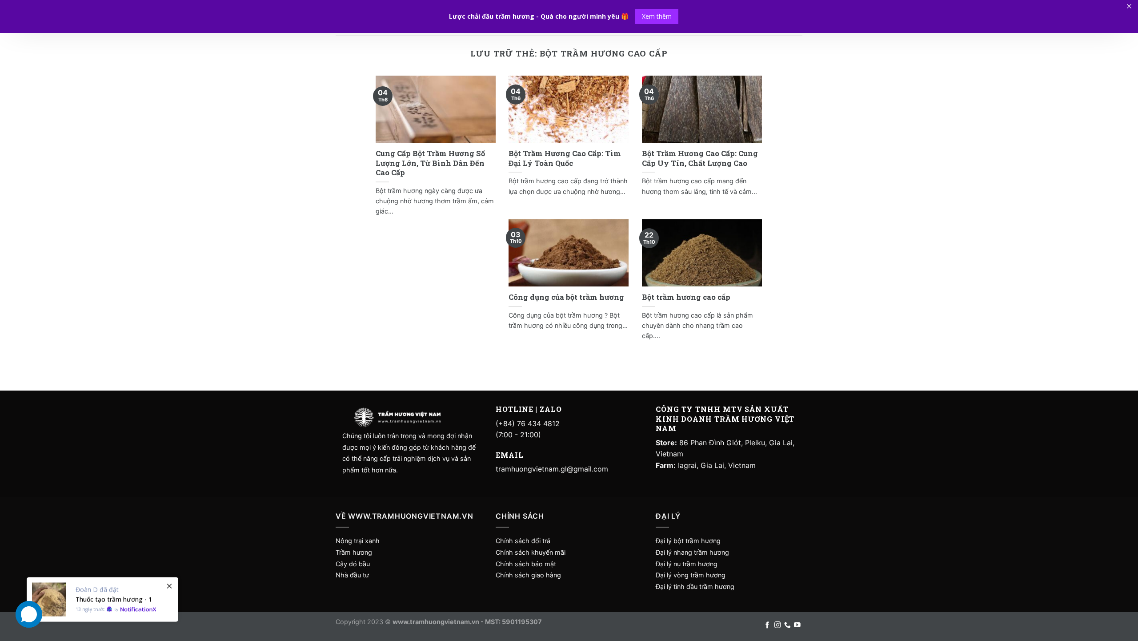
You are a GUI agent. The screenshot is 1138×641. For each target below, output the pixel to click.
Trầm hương (354, 552)
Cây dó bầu (353, 564)
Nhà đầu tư (353, 575)
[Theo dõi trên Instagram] (777, 625)
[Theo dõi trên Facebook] (767, 625)
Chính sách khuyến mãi (530, 552)
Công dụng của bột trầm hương (566, 297)
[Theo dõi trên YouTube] (797, 625)
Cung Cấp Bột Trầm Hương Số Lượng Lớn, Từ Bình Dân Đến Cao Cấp (430, 163)
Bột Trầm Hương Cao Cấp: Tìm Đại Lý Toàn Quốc (565, 158)
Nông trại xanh (358, 540)
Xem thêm (657, 16)
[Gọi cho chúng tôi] (787, 625)
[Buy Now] (102, 592)
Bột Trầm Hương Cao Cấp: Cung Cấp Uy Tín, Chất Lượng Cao (700, 158)
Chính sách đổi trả (523, 540)
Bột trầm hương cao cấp (686, 297)
